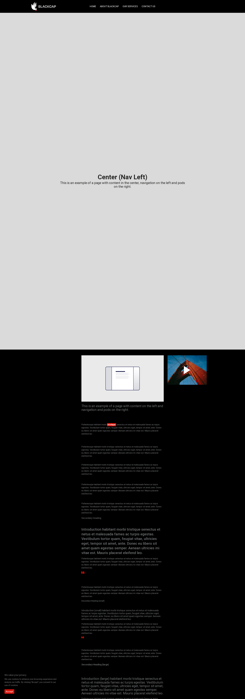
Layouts (41, 368)
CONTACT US (148, 6)
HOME (93, 6)
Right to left (45, 388)
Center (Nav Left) (47, 380)
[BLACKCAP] (43, 6)
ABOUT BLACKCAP (109, 6)
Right (42, 376)
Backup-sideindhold (50, 359)
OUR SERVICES (130, 6)
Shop (40, 392)
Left (42, 372)
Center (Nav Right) (48, 384)
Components (44, 364)
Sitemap (42, 396)
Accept (9, 691)
